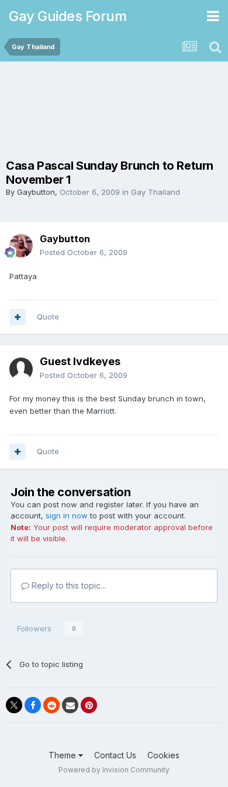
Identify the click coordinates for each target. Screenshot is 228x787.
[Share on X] (14, 705)
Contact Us (115, 755)
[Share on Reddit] (51, 705)
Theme (63, 755)
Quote (48, 316)
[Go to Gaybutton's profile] (21, 245)
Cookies (163, 755)
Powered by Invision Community (114, 769)
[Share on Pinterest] (89, 705)
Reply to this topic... (67, 585)
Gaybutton (36, 192)
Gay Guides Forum (67, 16)
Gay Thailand (155, 192)
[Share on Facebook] (33, 705)
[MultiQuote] (17, 317)
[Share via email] (70, 705)
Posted (83, 252)
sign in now (67, 515)
